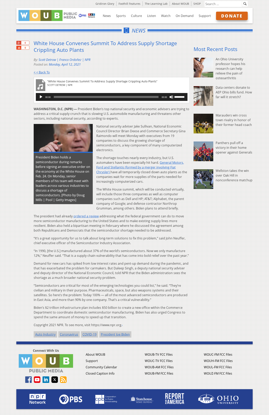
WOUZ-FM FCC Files (218, 373)
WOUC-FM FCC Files (218, 354)
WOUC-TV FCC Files (159, 361)
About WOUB (180, 4)
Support (205, 16)
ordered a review (86, 216)
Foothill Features (129, 4)
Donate (232, 16)
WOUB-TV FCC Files (159, 354)
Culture (136, 16)
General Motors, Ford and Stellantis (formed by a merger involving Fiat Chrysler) (140, 167)
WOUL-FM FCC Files (218, 367)
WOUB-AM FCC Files (159, 367)
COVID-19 (89, 334)
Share (18, 48)
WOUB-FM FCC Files (159, 373)
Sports (121, 16)
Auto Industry (45, 334)
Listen (151, 16)
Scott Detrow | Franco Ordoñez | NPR (64, 60)
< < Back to (42, 72)
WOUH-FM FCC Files (218, 361)
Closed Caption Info (100, 373)
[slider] (180, 96)
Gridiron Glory (105, 4)
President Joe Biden (115, 334)
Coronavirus (69, 334)
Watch (166, 16)
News (107, 16)
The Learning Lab (156, 4)
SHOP (197, 4)
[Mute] (171, 97)
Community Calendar (101, 367)
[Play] (41, 97)
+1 (18, 43)
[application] (111, 97)
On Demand (185, 16)
